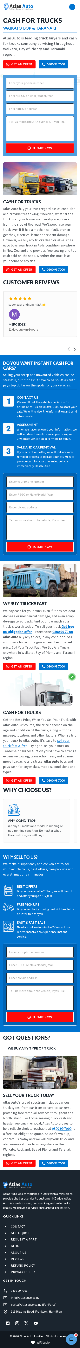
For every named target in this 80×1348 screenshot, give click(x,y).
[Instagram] (17, 1323)
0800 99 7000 (56, 64)
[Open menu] (72, 7)
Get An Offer (21, 64)
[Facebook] (7, 1323)
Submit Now (42, 148)
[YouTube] (35, 1323)
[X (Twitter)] (26, 1323)
